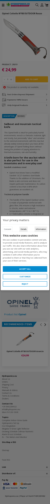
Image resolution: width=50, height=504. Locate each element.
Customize (25, 276)
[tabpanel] (25, 248)
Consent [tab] (7, 229)
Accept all (25, 269)
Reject (25, 284)
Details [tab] (24, 229)
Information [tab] (41, 229)
